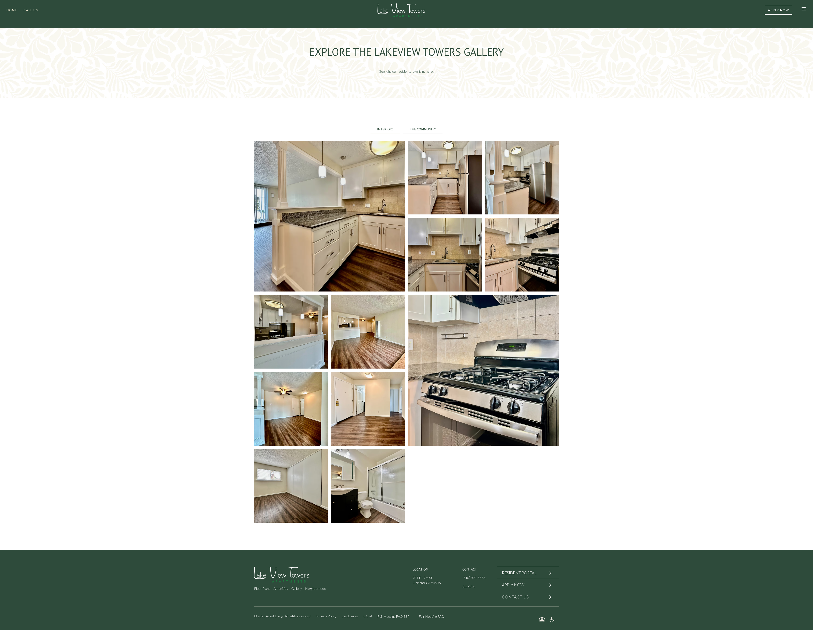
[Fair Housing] (542, 619)
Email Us (468, 586)
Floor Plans (262, 588)
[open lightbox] (329, 216)
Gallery (296, 588)
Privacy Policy (326, 616)
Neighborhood (315, 588)
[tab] (385, 129)
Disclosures (350, 616)
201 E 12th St (422, 578)
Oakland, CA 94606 (427, 583)
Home (12, 10)
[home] (401, 10)
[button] (803, 10)
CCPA (368, 616)
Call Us (31, 10)
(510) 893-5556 (473, 578)
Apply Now (778, 10)
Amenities (281, 588)
